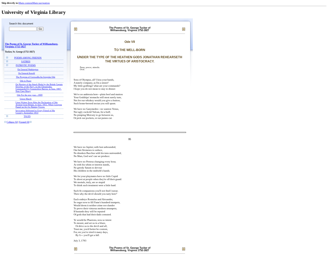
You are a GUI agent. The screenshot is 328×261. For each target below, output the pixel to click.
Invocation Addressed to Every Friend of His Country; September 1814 (35, 111)
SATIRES (25, 61)
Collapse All (12, 122)
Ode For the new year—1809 (30, 95)
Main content (25, 3)
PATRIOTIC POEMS (26, 65)
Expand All (24, 122)
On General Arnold (26, 73)
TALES (27, 116)
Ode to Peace (25, 81)
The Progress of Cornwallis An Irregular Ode (35, 77)
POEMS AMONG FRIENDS (28, 58)
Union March (26, 99)
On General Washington (27, 69)
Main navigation (41, 3)
